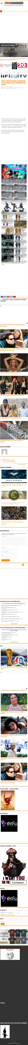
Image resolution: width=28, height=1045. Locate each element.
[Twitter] (15, 1042)
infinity (8, 87)
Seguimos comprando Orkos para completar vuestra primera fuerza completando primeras (13, 503)
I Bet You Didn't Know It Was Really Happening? (12, 395)
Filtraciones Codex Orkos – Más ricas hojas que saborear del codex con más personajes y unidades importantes (12, 522)
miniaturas (11, 87)
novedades (18, 87)
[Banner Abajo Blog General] (14, 936)
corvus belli (7, 58)
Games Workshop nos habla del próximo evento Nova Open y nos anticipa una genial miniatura (9, 460)
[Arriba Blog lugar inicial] (14, 49)
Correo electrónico (5, 551)
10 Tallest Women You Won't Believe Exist (10, 417)
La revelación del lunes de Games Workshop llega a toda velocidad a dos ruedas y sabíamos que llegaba (14, 485)
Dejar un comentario (6, 88)
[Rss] (12, 1042)
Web (2, 555)
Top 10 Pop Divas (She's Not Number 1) (10, 372)
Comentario (4, 536)
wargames (22, 87)
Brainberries (14, 374)
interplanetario (17, 299)
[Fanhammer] (14, 3)
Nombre (3, 547)
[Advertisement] (14, 27)
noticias (15, 87)
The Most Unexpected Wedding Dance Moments (13, 690)
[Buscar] (23, 565)
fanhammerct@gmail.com (9, 914)
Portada (2, 58)
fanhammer (4, 86)
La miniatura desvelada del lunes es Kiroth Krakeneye (18, 463)
